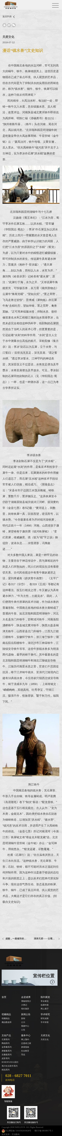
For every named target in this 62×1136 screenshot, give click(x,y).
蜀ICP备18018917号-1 (43, 1131)
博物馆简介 (26, 1001)
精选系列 (6, 1070)
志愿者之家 (26, 1043)
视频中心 (25, 1026)
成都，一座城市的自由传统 (16, 938)
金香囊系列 (7, 1047)
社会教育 (25, 1051)
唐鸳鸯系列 (7, 1051)
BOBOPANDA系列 (10, 1062)
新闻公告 (25, 1014)
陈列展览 (45, 997)
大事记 (24, 1005)
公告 (23, 1030)
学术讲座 (45, 1022)
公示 (23, 1022)
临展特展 (45, 1005)
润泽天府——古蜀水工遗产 (47, 938)
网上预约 (25, 1039)
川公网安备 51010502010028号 (18, 1131)
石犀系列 (6, 1039)
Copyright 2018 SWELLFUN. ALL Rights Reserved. (23, 1127)
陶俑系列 (6, 1043)
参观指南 (25, 1047)
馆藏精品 (6, 1014)
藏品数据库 (7, 1022)
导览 (23, 1054)
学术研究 (45, 1014)
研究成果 (45, 1018)
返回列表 (7, 16)
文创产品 (6, 1035)
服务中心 (25, 1035)
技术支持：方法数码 (11, 1134)
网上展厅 (45, 1009)
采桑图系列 (7, 1054)
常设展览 (45, 1001)
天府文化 (45, 1035)
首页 (4, 997)
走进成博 (25, 997)
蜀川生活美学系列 (10, 1066)
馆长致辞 (25, 1009)
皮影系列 (6, 1058)
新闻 (23, 1018)
